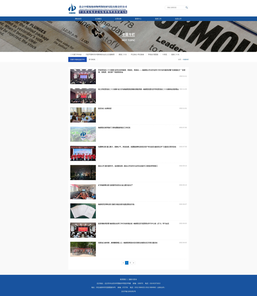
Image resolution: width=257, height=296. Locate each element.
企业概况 (98, 19)
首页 (179, 59)
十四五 (164, 54)
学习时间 (92, 59)
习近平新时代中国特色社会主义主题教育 (100, 54)
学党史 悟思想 (153, 54)
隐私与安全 (133, 279)
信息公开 (178, 19)
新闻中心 (138, 19)
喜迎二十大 (123, 54)
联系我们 (123, 279)
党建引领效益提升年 (77, 59)
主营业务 (118, 19)
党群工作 (158, 19)
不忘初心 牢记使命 (137, 54)
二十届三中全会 (76, 54)
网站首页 (78, 19)
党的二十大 (175, 54)
